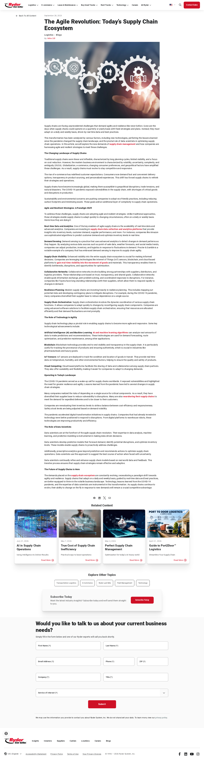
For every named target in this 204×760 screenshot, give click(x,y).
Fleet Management (124, 583)
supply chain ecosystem (83, 475)
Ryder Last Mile (105, 583)
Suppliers (61, 741)
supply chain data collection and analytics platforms (116, 229)
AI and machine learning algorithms (110, 332)
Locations (85, 741)
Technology (143, 583)
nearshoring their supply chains (138, 396)
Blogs (108, 741)
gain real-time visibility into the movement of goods (82, 262)
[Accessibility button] (6, 733)
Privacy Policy (56, 754)
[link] (180, 754)
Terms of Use (73, 754)
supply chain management (122, 144)
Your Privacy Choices (92, 754)
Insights (35, 741)
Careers (98, 741)
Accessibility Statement (36, 754)
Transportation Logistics (66, 583)
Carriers (73, 741)
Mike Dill (51, 38)
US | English (13, 754)
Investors (48, 741)
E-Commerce (87, 583)
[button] (173, 5)
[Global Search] (180, 5)
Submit (102, 704)
